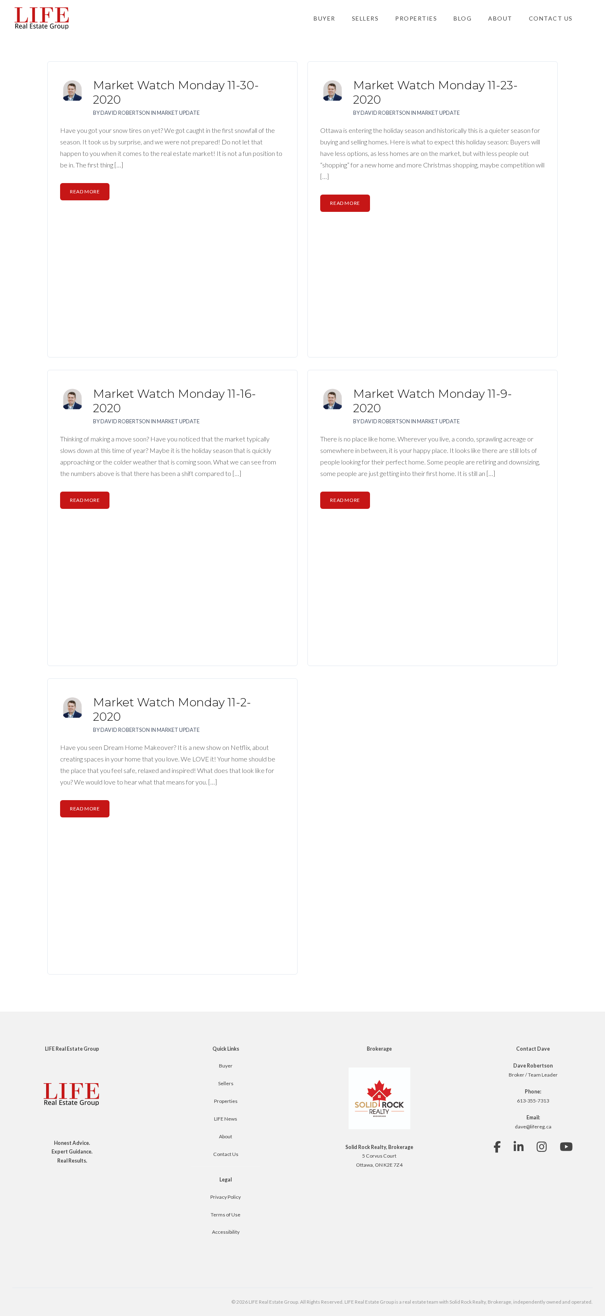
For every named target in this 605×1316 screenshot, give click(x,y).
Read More (85, 191)
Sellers (365, 18)
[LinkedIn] (519, 1147)
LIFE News (225, 1119)
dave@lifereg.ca (533, 1126)
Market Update (178, 112)
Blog (463, 18)
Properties (416, 18)
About (500, 18)
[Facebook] (497, 1147)
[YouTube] (566, 1147)
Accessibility (226, 1232)
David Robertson (125, 112)
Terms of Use (225, 1215)
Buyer (324, 18)
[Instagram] (542, 1147)
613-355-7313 (533, 1101)
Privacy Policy (225, 1197)
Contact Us (551, 18)
